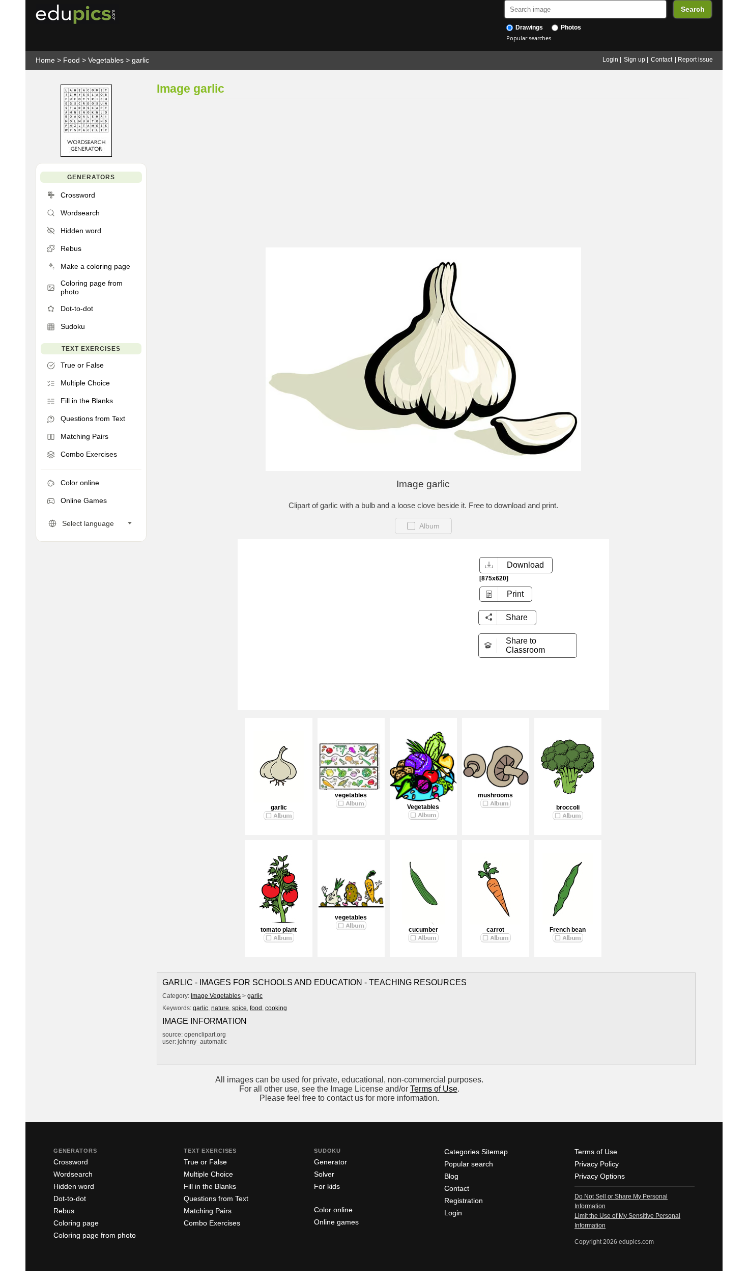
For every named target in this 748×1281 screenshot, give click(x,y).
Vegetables (106, 60)
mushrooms (495, 795)
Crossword (70, 1162)
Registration (463, 1200)
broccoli (568, 807)
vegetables (351, 795)
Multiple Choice (208, 1174)
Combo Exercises (212, 1223)
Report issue (695, 59)
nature (220, 1008)
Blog (451, 1176)
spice (239, 1008)
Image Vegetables (216, 995)
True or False (205, 1162)
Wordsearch (73, 1174)
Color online (333, 1210)
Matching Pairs (208, 1211)
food (256, 1008)
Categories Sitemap (476, 1152)
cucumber (423, 929)
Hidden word (73, 1186)
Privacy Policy (596, 1164)
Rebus (63, 1211)
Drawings (528, 27)
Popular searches (528, 38)
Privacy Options (599, 1176)
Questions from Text (216, 1198)
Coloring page (76, 1223)
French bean (568, 929)
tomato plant (279, 929)
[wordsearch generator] (86, 154)
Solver (324, 1174)
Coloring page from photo (94, 1235)
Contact (661, 59)
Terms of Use (433, 1088)
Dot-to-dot (69, 1198)
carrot (495, 929)
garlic (140, 60)
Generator (330, 1162)
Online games (336, 1222)
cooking (276, 1008)
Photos (570, 27)
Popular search (468, 1164)
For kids (327, 1186)
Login (610, 59)
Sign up (634, 59)
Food (71, 60)
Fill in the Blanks (210, 1186)
